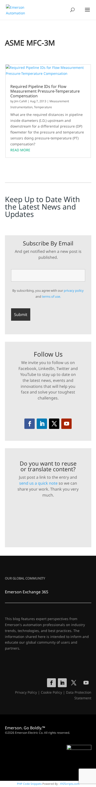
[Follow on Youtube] (66, 424)
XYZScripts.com (69, 784)
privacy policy (74, 290)
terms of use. (51, 296)
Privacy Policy (26, 692)
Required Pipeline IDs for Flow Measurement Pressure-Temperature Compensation (45, 91)
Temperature (43, 107)
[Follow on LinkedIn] (42, 424)
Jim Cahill (20, 101)
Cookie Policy (51, 692)
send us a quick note (38, 483)
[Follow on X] (54, 424)
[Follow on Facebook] (29, 424)
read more (20, 150)
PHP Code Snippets (29, 784)
